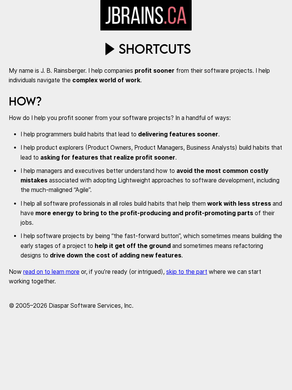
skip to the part (186, 271)
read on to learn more (51, 271)
